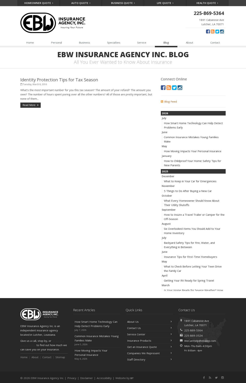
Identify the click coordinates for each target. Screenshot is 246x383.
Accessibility (104, 378)
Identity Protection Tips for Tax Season (59, 80)
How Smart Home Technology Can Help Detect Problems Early (96, 326)
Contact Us (134, 328)
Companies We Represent (143, 353)
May (164, 146)
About (189, 42)
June (164, 132)
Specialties (113, 42)
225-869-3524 (193, 335)
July (164, 118)
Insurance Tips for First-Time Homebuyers (190, 257)
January (167, 156)
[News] (212, 31)
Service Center (136, 334)
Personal (56, 42)
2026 (165, 113)
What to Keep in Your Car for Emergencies (190, 181)
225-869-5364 (193, 330)
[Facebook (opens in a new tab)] (208, 31)
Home (30, 42)
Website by (124, 378)
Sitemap (60, 357)
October (167, 195)
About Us (133, 321)
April (164, 275)
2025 (165, 171)
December (168, 176)
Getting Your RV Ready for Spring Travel (189, 280)
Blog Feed (170, 101)
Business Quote (122, 3)
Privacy (71, 378)
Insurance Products (139, 340)
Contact (215, 42)
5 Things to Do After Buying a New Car (188, 191)
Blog (166, 42)
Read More (29, 105)
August (166, 223)
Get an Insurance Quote (142, 347)
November (168, 186)
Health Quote (206, 3)
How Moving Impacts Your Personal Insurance (192, 151)
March (166, 285)
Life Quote (164, 3)
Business (84, 42)
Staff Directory (136, 359)
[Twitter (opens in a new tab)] (217, 31)
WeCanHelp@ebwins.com (200, 341)
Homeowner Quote (38, 3)
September (169, 209)
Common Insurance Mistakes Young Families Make (97, 340)
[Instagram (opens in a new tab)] (222, 31)
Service (141, 42)
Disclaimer (86, 378)
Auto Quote (80, 3)
